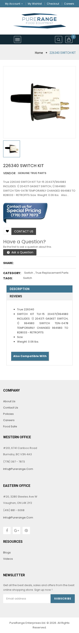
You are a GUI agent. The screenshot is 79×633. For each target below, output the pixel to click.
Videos (8, 559)
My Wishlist (35, 3)
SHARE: (8, 263)
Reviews (16, 296)
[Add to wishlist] (7, 231)
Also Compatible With (30, 356)
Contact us (23, 231)
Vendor (9, 173)
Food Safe (10, 426)
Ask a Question (22, 252)
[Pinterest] (26, 530)
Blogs (7, 552)
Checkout (53, 3)
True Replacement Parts (51, 273)
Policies (8, 414)
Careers (69, 3)
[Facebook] (7, 530)
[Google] (16, 530)
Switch (28, 273)
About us (9, 401)
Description (19, 288)
